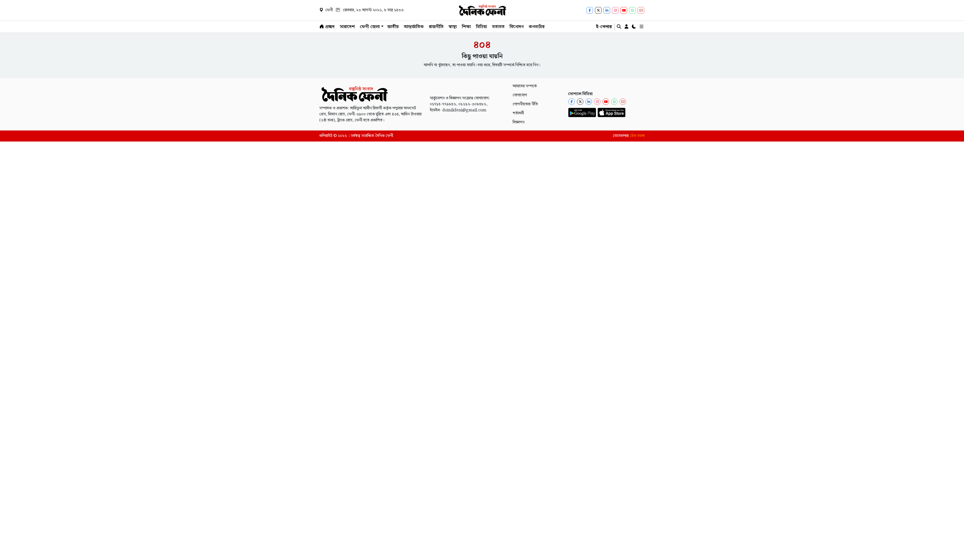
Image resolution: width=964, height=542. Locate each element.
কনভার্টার (537, 26)
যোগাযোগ (520, 95)
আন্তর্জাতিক (414, 26)
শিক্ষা (466, 26)
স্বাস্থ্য (453, 26)
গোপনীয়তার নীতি (525, 104)
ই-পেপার (604, 26)
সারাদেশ (347, 26)
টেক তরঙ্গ (637, 136)
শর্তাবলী (518, 113)
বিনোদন (517, 26)
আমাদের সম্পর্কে (525, 86)
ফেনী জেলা (370, 26)
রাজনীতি (436, 26)
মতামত (498, 26)
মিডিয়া (481, 26)
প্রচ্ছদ (329, 26)
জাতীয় (393, 26)
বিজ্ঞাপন (518, 122)
